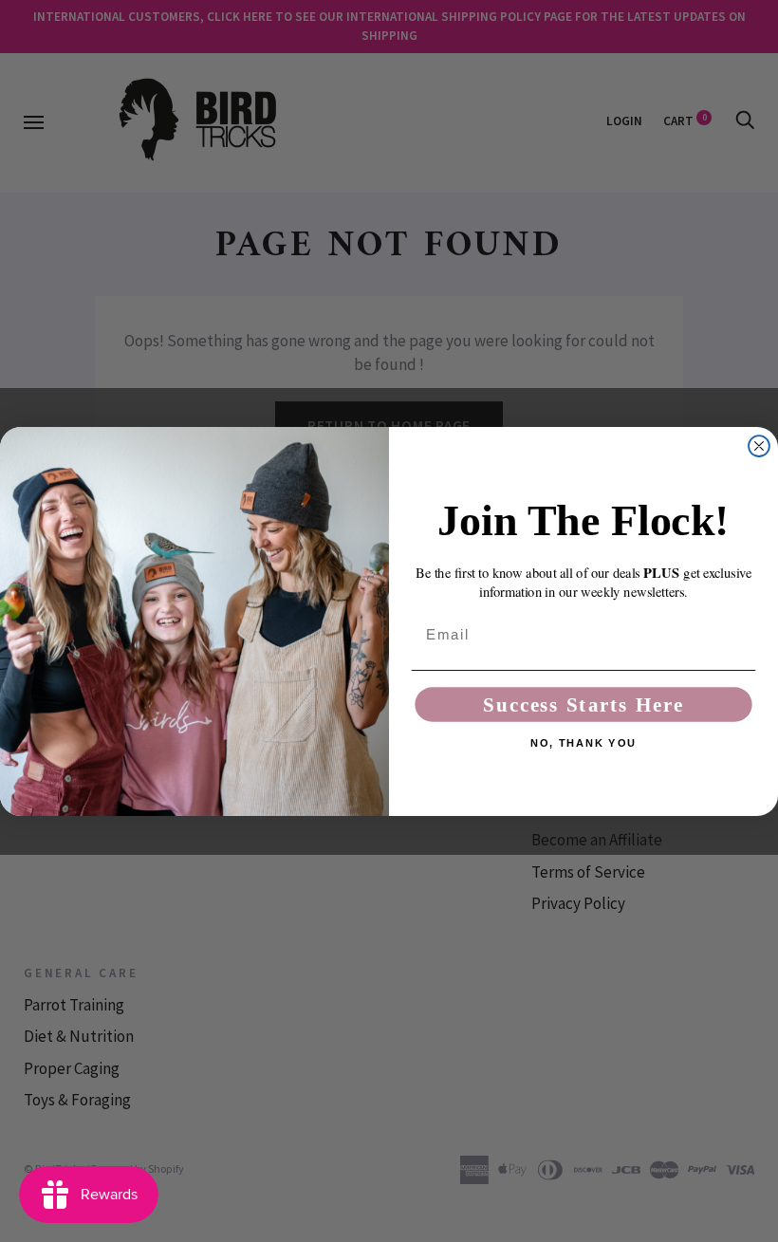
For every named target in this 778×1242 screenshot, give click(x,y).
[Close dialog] (759, 446)
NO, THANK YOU (583, 743)
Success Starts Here (583, 704)
